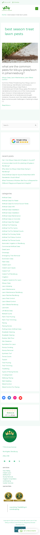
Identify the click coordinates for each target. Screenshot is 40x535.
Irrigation (5, 277)
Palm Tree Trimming (9, 320)
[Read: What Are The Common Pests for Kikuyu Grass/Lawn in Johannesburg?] (20, 53)
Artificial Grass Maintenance (11, 216)
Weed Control (7, 384)
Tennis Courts (6, 356)
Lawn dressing (7, 286)
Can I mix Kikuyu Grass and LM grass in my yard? (18, 160)
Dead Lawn (6, 249)
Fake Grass (5, 262)
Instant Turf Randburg (9, 274)
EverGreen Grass (7, 259)
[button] (20, 141)
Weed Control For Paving (10, 387)
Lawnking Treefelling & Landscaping (17, 508)
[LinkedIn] (9, 397)
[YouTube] (20, 398)
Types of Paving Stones (10, 372)
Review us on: (10, 413)
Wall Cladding (6, 381)
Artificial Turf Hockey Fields (11, 234)
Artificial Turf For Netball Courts (12, 231)
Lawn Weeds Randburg (10, 304)
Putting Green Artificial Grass (11, 329)
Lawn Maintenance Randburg (12, 292)
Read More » (6, 105)
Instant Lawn (6, 265)
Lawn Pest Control (8, 298)
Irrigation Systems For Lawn (11, 280)
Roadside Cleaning (8, 332)
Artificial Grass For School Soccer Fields (15, 204)
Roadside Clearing (8, 335)
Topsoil (4, 359)
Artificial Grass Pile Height (10, 222)
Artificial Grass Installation (10, 210)
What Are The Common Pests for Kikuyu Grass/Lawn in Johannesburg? (19, 70)
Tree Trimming (7, 366)
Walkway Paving (7, 378)
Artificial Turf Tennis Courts (11, 240)
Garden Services (8, 483)
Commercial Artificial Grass (11, 246)
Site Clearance (7, 341)
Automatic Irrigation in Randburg (13, 243)
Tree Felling (6, 470)
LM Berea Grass (7, 311)
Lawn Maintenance (17, 77)
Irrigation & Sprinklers (9, 479)
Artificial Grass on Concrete (11, 219)
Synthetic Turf (7, 353)
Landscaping (7, 481)
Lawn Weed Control (9, 301)
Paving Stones (7, 326)
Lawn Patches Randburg (10, 295)
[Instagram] (15, 397)
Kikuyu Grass (6, 77)
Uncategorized (7, 375)
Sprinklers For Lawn (9, 344)
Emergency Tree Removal (11, 256)
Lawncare (5, 307)
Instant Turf (6, 271)
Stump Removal (7, 350)
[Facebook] (3, 397)
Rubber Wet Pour (8, 338)
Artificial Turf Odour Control (11, 237)
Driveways (5, 252)
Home (4, 15)
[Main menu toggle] (36, 8)
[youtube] (14, 461)
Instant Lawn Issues (8, 268)
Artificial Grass (6, 197)
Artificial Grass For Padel (10, 200)
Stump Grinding (7, 347)
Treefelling (5, 369)
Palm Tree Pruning (8, 317)
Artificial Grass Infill (8, 207)
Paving (4, 323)
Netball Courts (7, 314)
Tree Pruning (6, 363)
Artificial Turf (6, 474)
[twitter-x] (19, 461)
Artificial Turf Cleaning (9, 225)
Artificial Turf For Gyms (9, 228)
